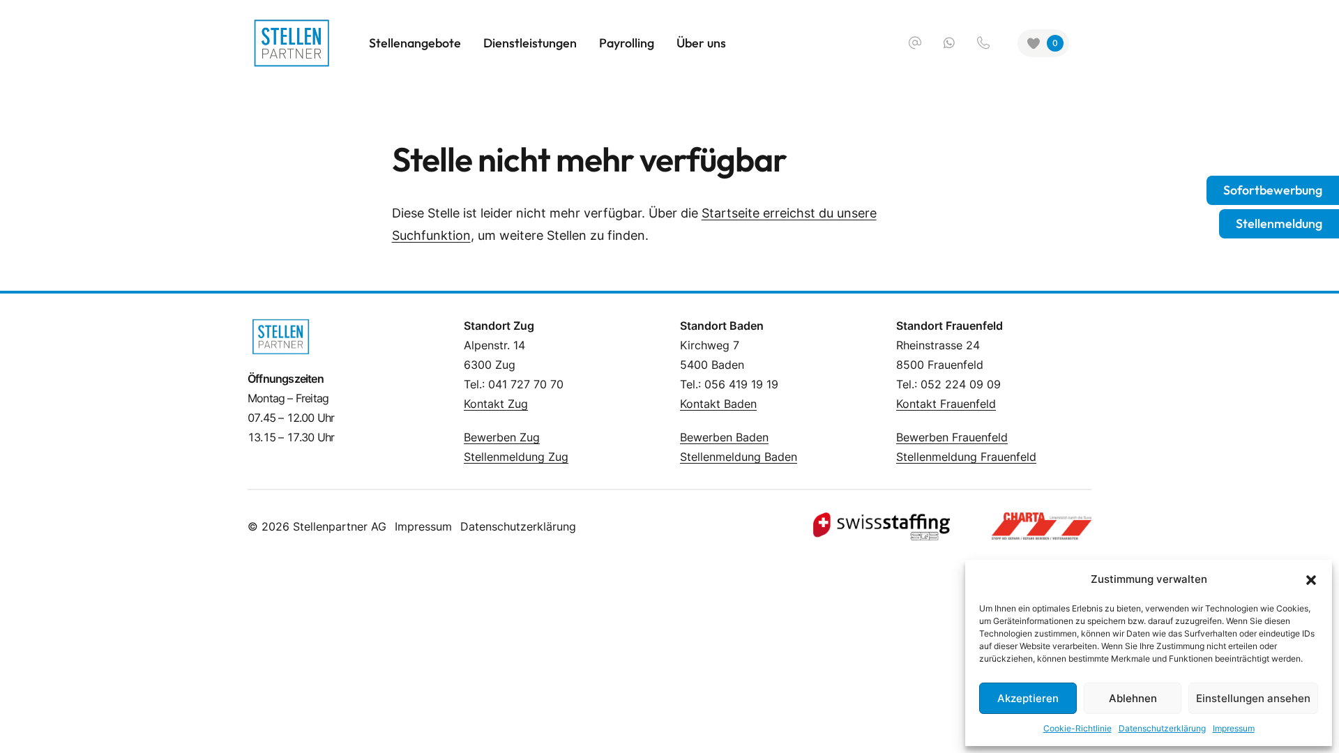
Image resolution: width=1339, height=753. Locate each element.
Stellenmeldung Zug (516, 457)
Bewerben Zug (502, 437)
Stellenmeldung (1279, 223)
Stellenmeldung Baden (738, 457)
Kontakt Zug (496, 404)
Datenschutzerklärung (1162, 728)
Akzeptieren (1028, 698)
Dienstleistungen (530, 43)
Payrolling (626, 43)
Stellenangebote (415, 43)
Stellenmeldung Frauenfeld (966, 457)
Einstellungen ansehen (1253, 698)
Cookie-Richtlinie (1077, 728)
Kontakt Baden (718, 404)
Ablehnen (1133, 698)
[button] (1311, 579)
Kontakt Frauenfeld (946, 404)
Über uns (701, 43)
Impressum (1234, 728)
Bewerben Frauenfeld (952, 437)
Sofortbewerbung (1272, 190)
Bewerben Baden (724, 437)
